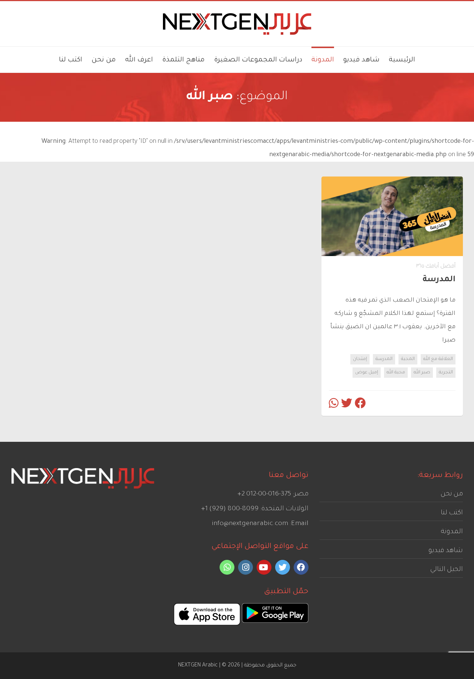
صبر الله (422, 372)
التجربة (446, 372)
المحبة (408, 359)
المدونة (452, 532)
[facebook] (301, 567)
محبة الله (396, 372)
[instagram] (245, 567)
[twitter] (282, 567)
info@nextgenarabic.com (250, 524)
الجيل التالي (446, 570)
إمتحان (360, 359)
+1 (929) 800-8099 (229, 509)
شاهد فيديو (445, 551)
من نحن (452, 494)
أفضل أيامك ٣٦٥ (435, 266)
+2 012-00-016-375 (264, 494)
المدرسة (384, 359)
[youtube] (264, 567)
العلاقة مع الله (438, 359)
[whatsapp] (227, 567)
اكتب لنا (452, 513)
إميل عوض (366, 372)
